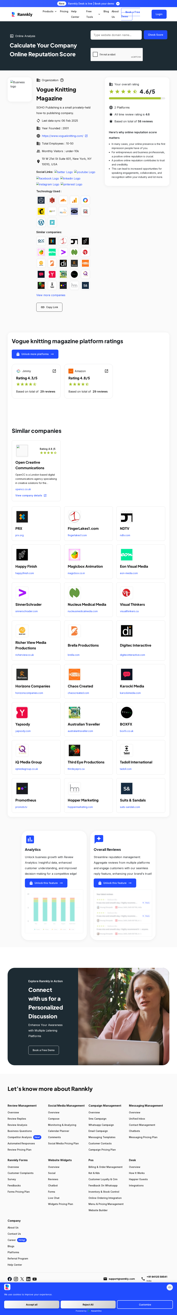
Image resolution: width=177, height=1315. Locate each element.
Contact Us (14, 1233)
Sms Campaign (97, 1118)
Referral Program (18, 1258)
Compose (53, 1118)
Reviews (53, 1179)
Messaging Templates (101, 1137)
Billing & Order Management (105, 1166)
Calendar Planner (58, 1130)
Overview (13, 1112)
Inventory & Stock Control (103, 1191)
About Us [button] (115, 14)
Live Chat (53, 1197)
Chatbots (134, 1130)
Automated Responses (21, 1143)
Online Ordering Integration (105, 1197)
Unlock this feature (46, 883)
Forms (51, 1191)
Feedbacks (14, 1185)
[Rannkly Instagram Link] (16, 1279)
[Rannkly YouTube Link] (34, 1279)
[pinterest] (71, 184)
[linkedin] (70, 178)
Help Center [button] (75, 14)
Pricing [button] (64, 11)
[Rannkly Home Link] (22, 14)
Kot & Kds (94, 1173)
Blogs (11, 1246)
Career (12, 1240)
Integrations (136, 1185)
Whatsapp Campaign (101, 1124)
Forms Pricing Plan (19, 1191)
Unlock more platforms (35, 354)
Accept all (32, 1304)
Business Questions (20, 1130)
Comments (54, 1137)
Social (51, 1173)
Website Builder (98, 1210)
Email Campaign (98, 1130)
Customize (145, 1304)
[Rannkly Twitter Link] (22, 1279)
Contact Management (142, 1124)
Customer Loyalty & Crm (102, 1179)
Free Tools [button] (93, 14)
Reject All (88, 1304)
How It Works (137, 1173)
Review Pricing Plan (19, 1149)
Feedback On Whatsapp (103, 1185)
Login (159, 14)
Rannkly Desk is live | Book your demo (91, 3)
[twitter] (63, 172)
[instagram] (47, 184)
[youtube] (84, 172)
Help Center (15, 1264)
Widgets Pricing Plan (60, 1204)
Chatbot (53, 1185)
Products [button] (50, 11)
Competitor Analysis (20, 1137)
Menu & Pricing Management (106, 1204)
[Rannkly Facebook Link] (10, 1279)
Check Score (155, 34)
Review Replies (17, 1118)
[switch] (170, 1287)
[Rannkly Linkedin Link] (28, 1279)
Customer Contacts (100, 1143)
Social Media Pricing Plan (63, 1143)
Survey (12, 1179)
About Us (13, 1227)
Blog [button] (106, 11)
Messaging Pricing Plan (143, 1137)
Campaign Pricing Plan (102, 1149)
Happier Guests (138, 1179)
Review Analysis (17, 1124)
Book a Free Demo (130, 14)
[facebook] (47, 178)
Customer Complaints (21, 1173)
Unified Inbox (137, 1118)
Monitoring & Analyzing (62, 1124)
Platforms (13, 1252)
